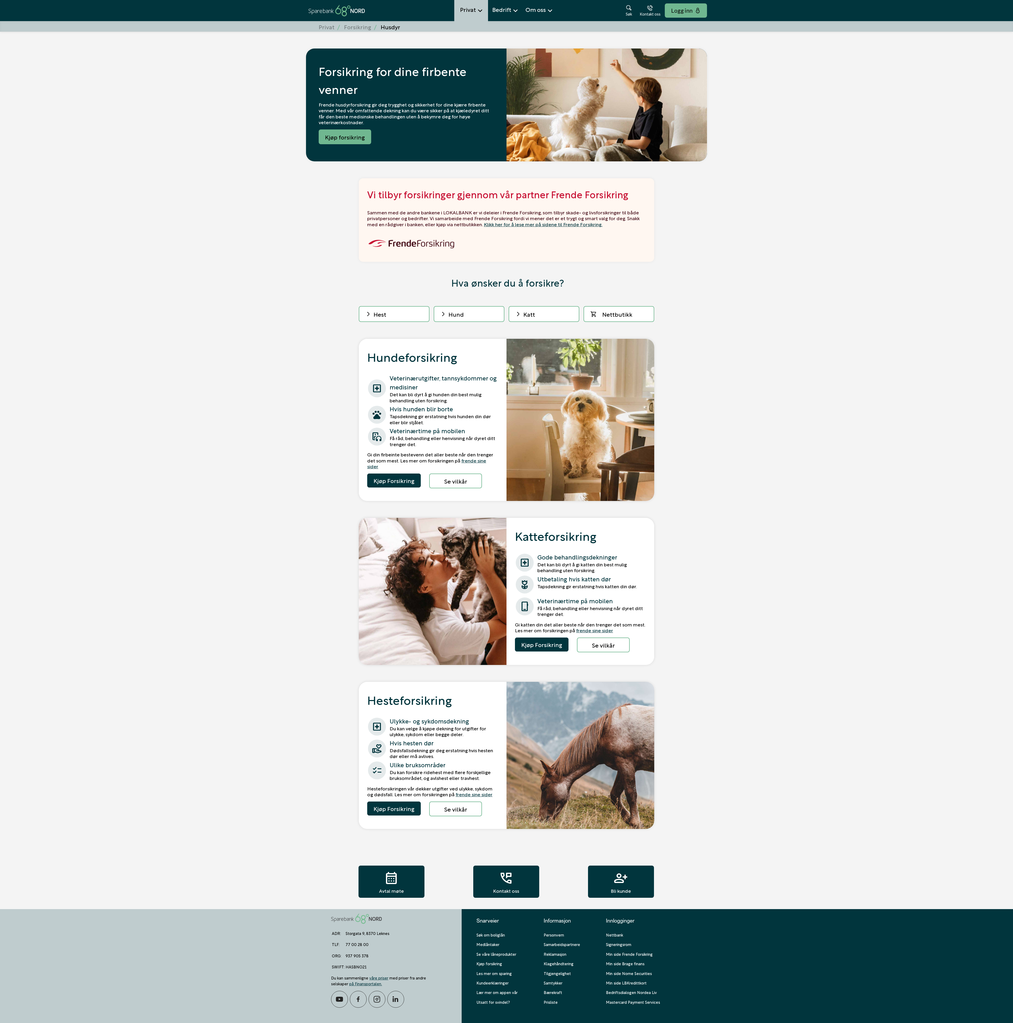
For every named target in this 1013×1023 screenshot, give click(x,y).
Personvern (554, 935)
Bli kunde (621, 881)
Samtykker (553, 983)
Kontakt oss (506, 881)
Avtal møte (391, 881)
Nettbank (614, 935)
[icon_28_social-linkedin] (395, 999)
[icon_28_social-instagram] (377, 999)
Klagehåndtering (559, 963)
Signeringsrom (618, 944)
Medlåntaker (487, 944)
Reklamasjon (555, 954)
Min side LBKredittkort (626, 983)
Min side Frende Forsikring (629, 954)
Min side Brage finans (625, 963)
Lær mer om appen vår (497, 992)
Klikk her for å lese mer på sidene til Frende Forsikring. (543, 224)
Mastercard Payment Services (633, 1002)
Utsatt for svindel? (493, 1002)
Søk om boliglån (490, 935)
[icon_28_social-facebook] (358, 999)
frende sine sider (594, 630)
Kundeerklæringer (492, 983)
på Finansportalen (365, 983)
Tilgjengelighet (557, 973)
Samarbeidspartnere (562, 944)
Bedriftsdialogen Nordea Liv (631, 992)
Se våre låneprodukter (496, 954)
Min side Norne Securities (629, 973)
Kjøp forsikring (489, 963)
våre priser (378, 978)
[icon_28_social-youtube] (339, 999)
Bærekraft (553, 992)
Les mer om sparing (494, 973)
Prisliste (551, 1002)
